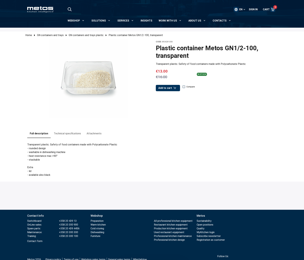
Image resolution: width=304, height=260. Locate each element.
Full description (39, 133)
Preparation (97, 220)
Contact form (34, 241)
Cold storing (97, 228)
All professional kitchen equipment (173, 220)
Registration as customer (211, 239)
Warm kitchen (98, 224)
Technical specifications (67, 133)
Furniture (95, 236)
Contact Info (35, 215)
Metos (201, 215)
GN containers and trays (50, 35)
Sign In (253, 9)
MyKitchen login (206, 232)
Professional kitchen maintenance (173, 236)
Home (28, 35)
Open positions (205, 224)
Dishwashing (97, 232)
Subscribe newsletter (209, 236)
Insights (146, 20)
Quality (200, 228)
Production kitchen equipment (171, 228)
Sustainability (204, 220)
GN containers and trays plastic (86, 35)
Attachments (94, 133)
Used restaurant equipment (169, 232)
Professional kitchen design (169, 239)
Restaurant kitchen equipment (171, 224)
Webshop (97, 215)
